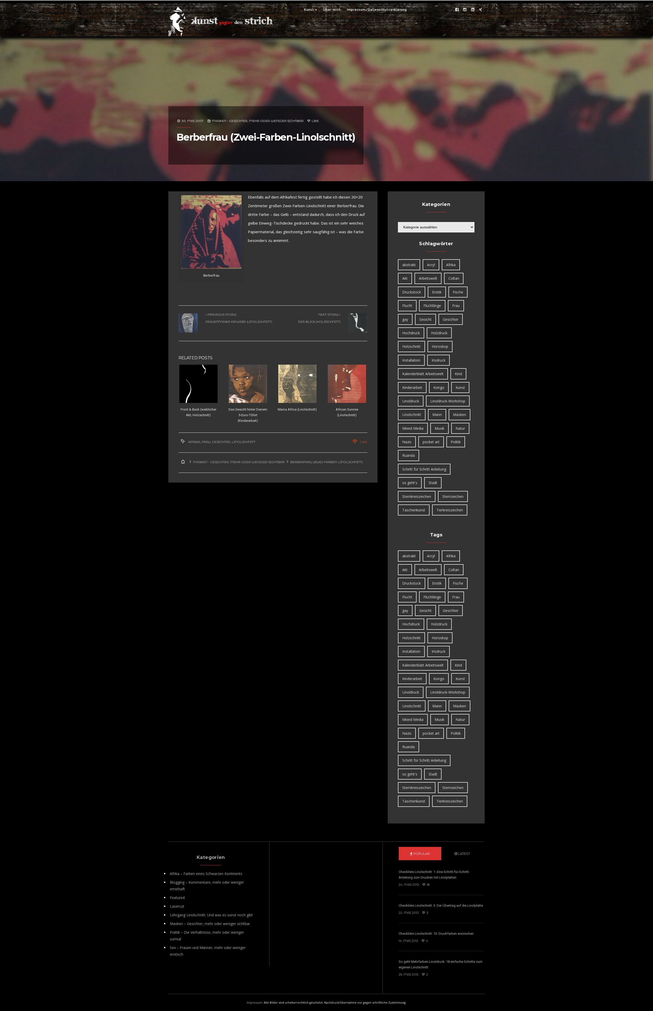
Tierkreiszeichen (449, 510)
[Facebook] (457, 10)
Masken (459, 414)
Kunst (309, 9)
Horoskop (440, 346)
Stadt (433, 482)
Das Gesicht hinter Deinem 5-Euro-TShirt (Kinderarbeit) (248, 415)
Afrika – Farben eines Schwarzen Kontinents (206, 873)
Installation (411, 360)
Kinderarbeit (412, 387)
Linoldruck (410, 401)
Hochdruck (411, 332)
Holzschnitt (411, 346)
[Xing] (480, 10)
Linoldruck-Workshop (447, 401)
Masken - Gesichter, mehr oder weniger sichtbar (258, 121)
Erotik (437, 292)
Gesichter (221, 442)
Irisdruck (438, 360)
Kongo (438, 387)
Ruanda (408, 455)
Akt (405, 278)
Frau (206, 442)
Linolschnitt (243, 442)
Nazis (406, 441)
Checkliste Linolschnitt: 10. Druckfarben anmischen (436, 933)
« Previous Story (220, 314)
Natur (460, 428)
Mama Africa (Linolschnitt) (297, 409)
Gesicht (425, 319)
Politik (456, 441)
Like (315, 121)
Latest (463, 854)
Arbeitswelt (428, 278)
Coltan (453, 278)
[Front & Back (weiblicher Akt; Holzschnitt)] (198, 384)
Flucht (407, 305)
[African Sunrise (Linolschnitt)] (347, 384)
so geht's (409, 482)
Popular (421, 854)
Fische (458, 292)
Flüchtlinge (432, 305)
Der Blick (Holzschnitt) (319, 322)
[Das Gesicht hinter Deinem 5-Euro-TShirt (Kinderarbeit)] (248, 384)
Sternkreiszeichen (416, 496)
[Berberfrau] (211, 232)
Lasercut (177, 906)
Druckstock (411, 292)
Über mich (332, 9)
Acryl (431, 264)
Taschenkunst (413, 510)
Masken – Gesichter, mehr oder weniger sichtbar (210, 923)
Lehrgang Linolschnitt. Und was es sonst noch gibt (211, 915)
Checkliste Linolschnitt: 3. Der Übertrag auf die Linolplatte (441, 905)
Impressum (254, 1002)
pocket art (431, 441)
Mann (437, 414)
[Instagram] (465, 10)
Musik (439, 428)
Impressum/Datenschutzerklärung (377, 9)
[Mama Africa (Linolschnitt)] (297, 384)
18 (428, 884)
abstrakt (409, 264)
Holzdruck (439, 332)
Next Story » (329, 314)
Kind (458, 373)
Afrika (194, 442)
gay (405, 319)
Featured (177, 897)
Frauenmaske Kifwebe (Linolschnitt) (238, 322)
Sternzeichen (452, 496)
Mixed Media (412, 428)
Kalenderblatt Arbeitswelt (423, 373)
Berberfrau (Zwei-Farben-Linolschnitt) (266, 137)
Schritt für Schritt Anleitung (424, 469)
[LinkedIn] (472, 10)
